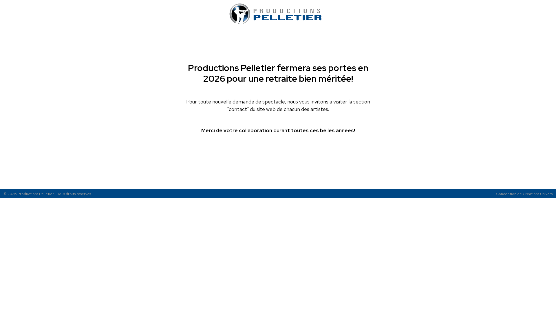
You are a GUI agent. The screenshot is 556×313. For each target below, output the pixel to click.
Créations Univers (538, 193)
